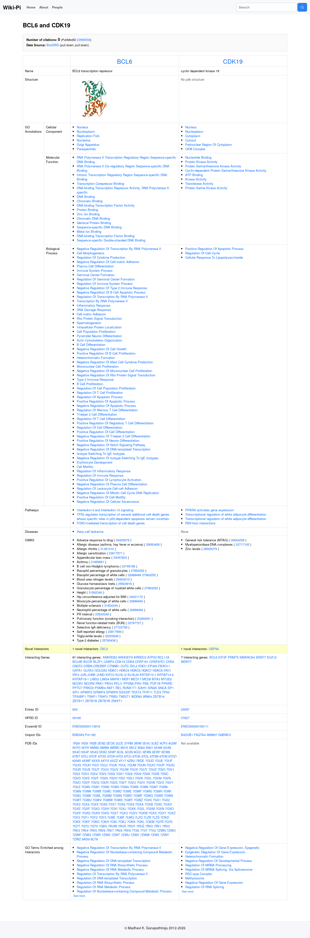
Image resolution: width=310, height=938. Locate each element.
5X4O (76, 752)
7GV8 (128, 773)
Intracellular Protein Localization (99, 327)
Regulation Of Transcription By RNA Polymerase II (112, 296)
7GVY (169, 782)
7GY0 (76, 817)
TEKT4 (136, 692)
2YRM (128, 743)
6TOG (102, 756)
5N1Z (133, 747)
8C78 (94, 839)
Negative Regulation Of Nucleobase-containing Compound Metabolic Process (124, 854)
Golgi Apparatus (88, 144)
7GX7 (112, 804)
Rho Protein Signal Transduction (99, 318)
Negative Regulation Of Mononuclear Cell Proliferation (114, 370)
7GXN (160, 808)
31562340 (95, 592)
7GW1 (95, 786)
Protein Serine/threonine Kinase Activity (213, 166)
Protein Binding (87, 209)
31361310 (107, 548)
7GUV (114, 769)
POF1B (155, 683)
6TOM (154, 756)
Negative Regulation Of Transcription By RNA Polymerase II (119, 248)
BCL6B (77, 661)
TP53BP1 (79, 696)
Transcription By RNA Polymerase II (102, 301)
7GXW (142, 813)
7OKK (131, 821)
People (57, 7)
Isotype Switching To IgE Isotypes (101, 453)
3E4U (146, 743)
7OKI (113, 821)
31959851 (97, 561)
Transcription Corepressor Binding (100, 183)
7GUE (159, 760)
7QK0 (103, 826)
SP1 (171, 687)
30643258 (237, 540)
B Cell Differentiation (91, 344)
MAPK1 (115, 679)
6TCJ (84, 756)
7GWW (108, 800)
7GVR (104, 782)
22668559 (83, 40)
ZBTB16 (158, 696)
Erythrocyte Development (94, 462)
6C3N (129, 752)
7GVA (146, 773)
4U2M (172, 743)
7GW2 (105, 786)
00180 (76, 717)
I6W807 (212, 734)
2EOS (110, 743)
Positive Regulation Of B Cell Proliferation (106, 353)
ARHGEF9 (125, 657)
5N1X (124, 747)
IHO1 (167, 670)
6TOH (111, 756)
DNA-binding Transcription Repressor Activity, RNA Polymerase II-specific (123, 190)
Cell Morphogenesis (90, 253)
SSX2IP (124, 692)
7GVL (148, 778)
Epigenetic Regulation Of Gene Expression (215, 852)
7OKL (141, 821)
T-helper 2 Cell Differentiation (97, 414)
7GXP (76, 813)
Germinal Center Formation (96, 274)
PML (146, 683)
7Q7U (85, 826)
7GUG (76, 765)
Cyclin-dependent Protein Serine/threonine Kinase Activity (225, 170)
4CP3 (163, 743)
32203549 (111, 636)
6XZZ (114, 760)
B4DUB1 (187, 734)
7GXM (150, 808)
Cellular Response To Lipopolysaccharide (214, 257)
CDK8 (130, 661)
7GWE (127, 791)
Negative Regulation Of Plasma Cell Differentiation (112, 484)
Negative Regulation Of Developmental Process (218, 860)
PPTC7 (77, 687)
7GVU (132, 782)
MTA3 (156, 679)
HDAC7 (146, 670)
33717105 (242, 544)
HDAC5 (135, 670)
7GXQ (86, 813)
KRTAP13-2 (165, 674)
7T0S (135, 830)
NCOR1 (77, 683)
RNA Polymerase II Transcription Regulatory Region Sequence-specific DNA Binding (126, 159)
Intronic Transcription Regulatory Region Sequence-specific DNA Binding (122, 176)
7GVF (95, 778)
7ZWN (161, 830)
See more (79, 896)
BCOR (87, 661)
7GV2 (76, 773)
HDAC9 (158, 670)
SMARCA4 (247, 657)
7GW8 (163, 786)
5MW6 (104, 747)
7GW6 (144, 786)
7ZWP (76, 834)
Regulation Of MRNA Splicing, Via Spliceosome (218, 869)
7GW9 (76, 791)
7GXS (105, 813)
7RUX (122, 826)
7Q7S (168, 821)
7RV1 (157, 826)
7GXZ (171, 813)
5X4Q (94, 752)
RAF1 (111, 687)
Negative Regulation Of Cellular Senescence (108, 501)
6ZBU (131, 760)
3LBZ (155, 743)
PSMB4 (100, 687)
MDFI (126, 679)
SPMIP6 (112, 692)
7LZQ (139, 817)
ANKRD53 (110, 657)
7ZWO (171, 830)
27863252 (137, 570)
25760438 (109, 640)
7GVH (113, 778)
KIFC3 (110, 674)
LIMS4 (104, 679)
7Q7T (76, 826)
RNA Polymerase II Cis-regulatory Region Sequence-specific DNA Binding (123, 168)
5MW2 (94, 747)
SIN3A (152, 687)
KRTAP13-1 (148, 674)
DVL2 (133, 666)
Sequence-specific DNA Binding (99, 227)
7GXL (141, 808)
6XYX (105, 760)
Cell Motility (85, 466)
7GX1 (157, 800)
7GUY (143, 769)
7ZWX (155, 834)
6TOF (93, 756)
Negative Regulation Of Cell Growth (101, 349)
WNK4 (147, 696)
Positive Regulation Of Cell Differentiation (106, 431)
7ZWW (145, 834)
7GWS (168, 795)
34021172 (136, 596)
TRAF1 (92, 696)
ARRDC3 (140, 657)
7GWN (117, 795)
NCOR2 (89, 683)
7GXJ (122, 808)
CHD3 (170, 661)
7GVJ (130, 778)
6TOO (172, 756)
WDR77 (186, 661)
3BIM (137, 743)
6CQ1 (138, 752)
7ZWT (115, 834)
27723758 (120, 627)
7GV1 (170, 769)
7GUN (141, 765)
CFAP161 (141, 661)
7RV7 (110, 830)
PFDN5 (129, 683)
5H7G (76, 747)
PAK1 (100, 683)
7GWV (97, 800)
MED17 (136, 679)
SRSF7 (261, 657)
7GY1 (85, 817)
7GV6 (111, 773)
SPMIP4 (99, 692)
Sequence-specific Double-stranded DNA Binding (111, 240)
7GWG (147, 791)
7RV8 (118, 830)
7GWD (117, 791)
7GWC (106, 791)
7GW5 (134, 786)
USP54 (214, 648)
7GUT (95, 769)
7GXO (169, 808)
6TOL (145, 756)
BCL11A (163, 657)
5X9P (112, 752)
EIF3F (222, 657)
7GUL (122, 765)
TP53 (166, 692)
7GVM (157, 778)
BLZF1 (98, 661)
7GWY (128, 800)
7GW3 (114, 786)
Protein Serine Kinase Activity (206, 188)
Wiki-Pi (12, 7)
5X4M (158, 747)
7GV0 (161, 769)
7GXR (95, 813)
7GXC (158, 804)
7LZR (147, 817)
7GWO (127, 795)
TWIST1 (124, 696)
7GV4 (94, 773)
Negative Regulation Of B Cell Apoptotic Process (111, 292)
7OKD (165, 817)
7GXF (86, 808)
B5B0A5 (78, 734)
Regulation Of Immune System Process (105, 283)
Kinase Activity (196, 179)
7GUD (149, 760)
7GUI (95, 765)
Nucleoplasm (86, 131)
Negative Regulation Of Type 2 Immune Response (112, 288)
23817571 (115, 553)
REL (119, 687)
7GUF (168, 760)
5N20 (141, 747)
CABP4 (109, 661)
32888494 (134, 575)
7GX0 (148, 800)
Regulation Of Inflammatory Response (103, 471)
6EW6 (147, 752)
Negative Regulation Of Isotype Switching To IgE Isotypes (117, 458)
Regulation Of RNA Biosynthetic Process (105, 882)
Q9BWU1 (224, 734)
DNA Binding (86, 196)
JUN (83, 674)
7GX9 (130, 804)
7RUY (131, 826)
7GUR (76, 769)
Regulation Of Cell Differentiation (99, 427)
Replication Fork (88, 135)
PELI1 (118, 683)
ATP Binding (194, 174)
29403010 (123, 579)
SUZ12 (272, 657)
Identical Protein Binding (94, 222)
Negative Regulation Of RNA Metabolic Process (110, 869)
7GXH (105, 808)
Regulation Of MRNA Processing (208, 865)
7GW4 (124, 786)
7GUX (134, 769)
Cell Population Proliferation (96, 331)
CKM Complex (195, 149)
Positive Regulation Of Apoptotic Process (106, 401)
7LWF (120, 817)
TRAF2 (103, 696)
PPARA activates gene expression (209, 510)
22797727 (134, 622)
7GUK (113, 765)
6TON (163, 756)
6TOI (119, 756)
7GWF (137, 791)
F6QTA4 (200, 734)
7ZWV (135, 834)
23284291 (144, 618)
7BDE (140, 760)
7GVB (155, 773)
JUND (100, 674)
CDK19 (233, 61)
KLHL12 (121, 674)
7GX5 (94, 804)
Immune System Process (95, 270)
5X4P (85, 752)
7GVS (113, 782)
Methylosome (194, 878)
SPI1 (75, 692)
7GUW (124, 769)
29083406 (153, 544)
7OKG (95, 821)
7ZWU (125, 834)
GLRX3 (88, 670)
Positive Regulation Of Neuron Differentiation (108, 440)
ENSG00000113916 (86, 726)
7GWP (137, 795)
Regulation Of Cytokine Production (101, 257)
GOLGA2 (100, 670)
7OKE (76, 821)
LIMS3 (94, 679)
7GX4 (85, 804)
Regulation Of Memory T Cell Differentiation (107, 410)
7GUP (160, 765)
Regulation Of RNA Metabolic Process (104, 886)
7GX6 (103, 804)
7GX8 (121, 804)
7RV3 (76, 830)
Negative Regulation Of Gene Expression (214, 882)
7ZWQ (86, 834)
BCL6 (124, 61)
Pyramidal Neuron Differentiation (99, 335)
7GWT (76, 800)
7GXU (123, 813)
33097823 (120, 557)
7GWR (158, 795)
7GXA (139, 804)
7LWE (111, 817)
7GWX (118, 800)
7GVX (160, 782)
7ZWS (106, 834)
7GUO (151, 765)
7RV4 (84, 830)
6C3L (120, 752)
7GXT (114, 813)
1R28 (76, 743)
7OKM (150, 821)
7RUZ (140, 826)
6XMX (76, 760)
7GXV (133, 813)
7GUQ (170, 765)
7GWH (157, 791)
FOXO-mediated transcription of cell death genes (111, 523)
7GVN (167, 778)
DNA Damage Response (94, 309)
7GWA (86, 791)
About (43, 7)
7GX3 (76, 804)
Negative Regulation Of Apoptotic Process (106, 405)
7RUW (112, 826)
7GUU (105, 769)
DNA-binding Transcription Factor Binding (105, 235)
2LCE (119, 743)
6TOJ (128, 756)
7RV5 (93, 830)
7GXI (113, 808)
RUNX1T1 (130, 687)
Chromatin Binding (89, 201)
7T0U (152, 830)
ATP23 (152, 657)
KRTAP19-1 (80, 679)
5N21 (149, 747)
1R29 (84, 743)
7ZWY (164, 834)
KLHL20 (133, 674)
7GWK (86, 795)
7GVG (104, 778)
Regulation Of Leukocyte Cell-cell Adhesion (107, 488)
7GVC (164, 773)
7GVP (86, 782)
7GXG (95, 808)
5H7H (85, 747)
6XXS (96, 760)
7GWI (167, 791)
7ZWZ (76, 839)
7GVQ (95, 782)
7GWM (107, 795)
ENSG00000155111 (195, 726)
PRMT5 (233, 657)
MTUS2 (166, 679)
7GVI (121, 778)
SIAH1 (142, 687)
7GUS (86, 769)
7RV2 (166, 826)
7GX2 (166, 800)
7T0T (143, 830)
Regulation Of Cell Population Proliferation (106, 388)
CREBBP (99, 666)
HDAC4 (124, 670)
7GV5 (102, 773)
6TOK (136, 756)
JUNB (91, 674)
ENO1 (142, 666)
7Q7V (94, 826)
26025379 (210, 548)
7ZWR (96, 834)
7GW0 (85, 786)
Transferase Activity (199, 183)
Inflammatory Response (93, 305)
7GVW (150, 782)
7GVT (123, 782)
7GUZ (152, 769)
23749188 (128, 566)
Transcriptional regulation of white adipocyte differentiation (225, 514)
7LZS (156, 817)
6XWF (86, 760)
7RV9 (127, 830)
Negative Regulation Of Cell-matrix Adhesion (108, 261)
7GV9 (137, 773)
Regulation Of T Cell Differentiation (101, 418)
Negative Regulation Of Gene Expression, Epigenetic (222, 847)
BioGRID (52, 45)
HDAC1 (113, 670)
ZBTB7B (104, 700)
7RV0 (149, 826)
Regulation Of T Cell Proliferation (100, 392)
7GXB (149, 804)
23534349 (102, 614)
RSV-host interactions (200, 523)
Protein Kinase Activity (201, 161)
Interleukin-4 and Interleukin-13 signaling (105, 510)
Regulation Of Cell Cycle (202, 253)
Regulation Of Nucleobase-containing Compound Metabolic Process (124, 891)
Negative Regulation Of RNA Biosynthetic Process (112, 865)
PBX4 (109, 683)
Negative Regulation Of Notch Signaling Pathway (111, 444)
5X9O (103, 752)
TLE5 (157, 692)
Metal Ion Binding (89, 231)
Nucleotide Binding (198, 157)
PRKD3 (88, 687)
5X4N (167, 747)
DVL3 (104, 648)
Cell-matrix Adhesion (91, 314)
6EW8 (166, 752)
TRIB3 (113, 696)
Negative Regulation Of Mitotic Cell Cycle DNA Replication (118, 492)
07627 (185, 717)
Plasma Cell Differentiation (95, 266)
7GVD (76, 778)
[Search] (302, 7)
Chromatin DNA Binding (93, 218)
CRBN (88, 666)
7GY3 (102, 817)
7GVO (76, 782)
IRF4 (75, 674)
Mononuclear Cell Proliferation (98, 366)
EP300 (152, 666)
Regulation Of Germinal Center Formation (106, 279)
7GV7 (120, 773)
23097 (185, 709)
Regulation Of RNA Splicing (204, 886)
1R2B (93, 743)
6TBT (76, 756)
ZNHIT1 (116, 700)
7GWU (87, 800)
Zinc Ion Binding (88, 214)
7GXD (167, 804)
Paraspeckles (86, 149)
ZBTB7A (91, 700)
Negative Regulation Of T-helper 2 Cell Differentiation (113, 436)
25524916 (125, 583)
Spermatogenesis (89, 322)
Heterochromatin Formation (96, 357)
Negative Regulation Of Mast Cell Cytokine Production (115, 362)
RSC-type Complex (198, 873)
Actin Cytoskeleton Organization (99, 340)
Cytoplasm (192, 135)
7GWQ (148, 795)
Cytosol (190, 140)
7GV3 (85, 773)
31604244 (111, 605)
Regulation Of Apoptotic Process (100, 397)
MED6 (146, 679)
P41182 (90, 734)
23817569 (114, 631)
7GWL (96, 795)
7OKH (105, 821)
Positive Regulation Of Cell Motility (101, 497)
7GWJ (76, 795)
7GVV (141, 782)
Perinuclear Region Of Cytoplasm (208, 144)
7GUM (131, 765)
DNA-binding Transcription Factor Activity (106, 205)
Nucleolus (84, 140)
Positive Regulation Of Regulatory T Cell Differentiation (115, 423)
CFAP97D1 (157, 661)
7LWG (129, 817)
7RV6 (101, 830)
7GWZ (138, 800)
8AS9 (86, 839)
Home (31, 7)
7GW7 (153, 786)
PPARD (167, 683)
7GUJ (104, 765)
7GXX (152, 813)
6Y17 (122, 760)
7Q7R (159, 821)
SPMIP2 (86, 692)
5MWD (114, 747)
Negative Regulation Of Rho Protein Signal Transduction (116, 375)
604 (75, 709)
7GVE (86, 778)
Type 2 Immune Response (95, 379)
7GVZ (76, 786)
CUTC (125, 666)
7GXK (131, 808)
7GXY (162, 813)
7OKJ (122, 821)
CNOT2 (77, 666)
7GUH (86, 765)
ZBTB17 (78, 700)
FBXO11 (164, 666)
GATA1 (77, 670)
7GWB (96, 791)
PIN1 (138, 683)
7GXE (76, 808)
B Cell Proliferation (90, 383)
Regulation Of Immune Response (100, 475)
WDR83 (136, 696)
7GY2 (94, 817)
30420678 (122, 540)
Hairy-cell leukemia (90, 531)
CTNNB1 (113, 666)
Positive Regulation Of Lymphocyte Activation (109, 479)
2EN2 (101, 743)
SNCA (162, 687)
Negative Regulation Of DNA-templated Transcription (113, 449)
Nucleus (82, 127)
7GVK (139, 778)
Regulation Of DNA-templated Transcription (107, 878)
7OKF (86, 821)
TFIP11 (147, 692)
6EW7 (156, 752)
